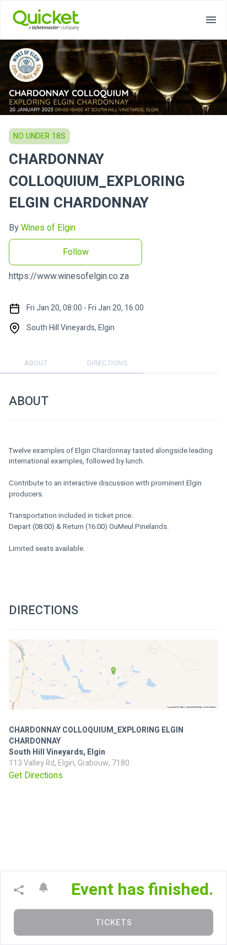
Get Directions (36, 775)
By (42, 227)
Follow (76, 252)
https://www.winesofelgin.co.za (69, 276)
